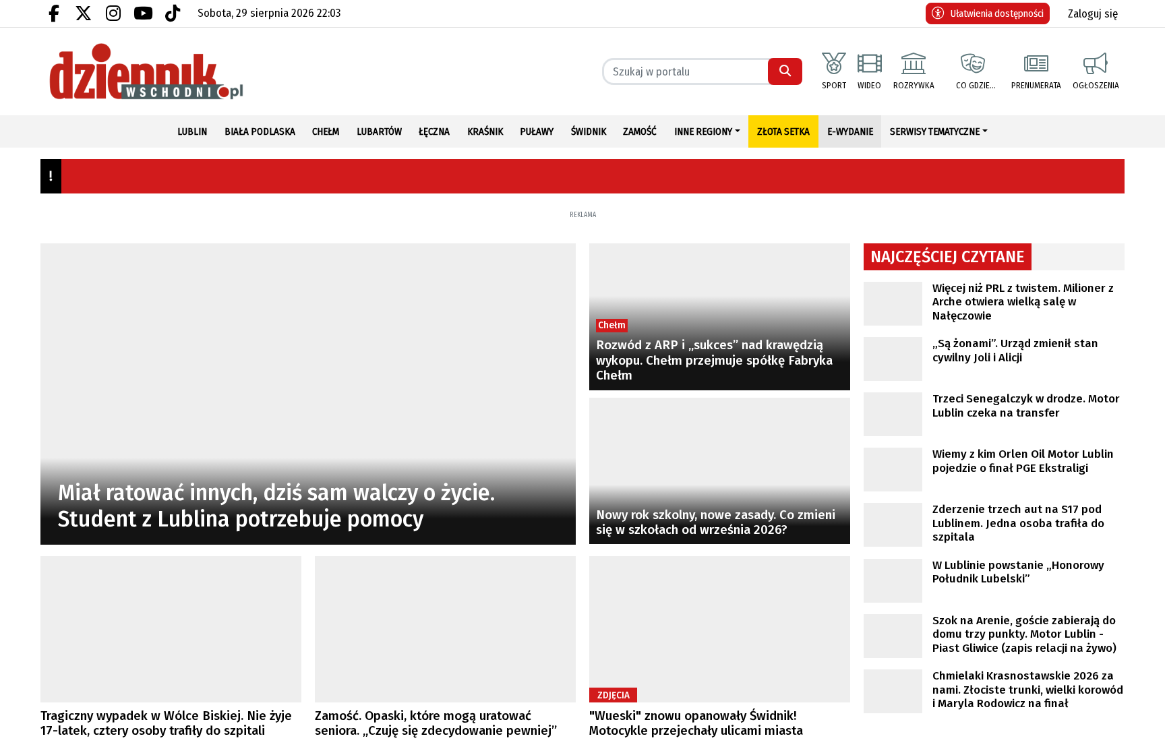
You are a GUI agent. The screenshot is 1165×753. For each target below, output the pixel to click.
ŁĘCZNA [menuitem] (434, 131)
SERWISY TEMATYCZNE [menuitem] (935, 131)
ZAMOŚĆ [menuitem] (640, 131)
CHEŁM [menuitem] (325, 131)
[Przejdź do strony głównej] (170, 71)
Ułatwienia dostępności (997, 13)
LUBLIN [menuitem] (192, 131)
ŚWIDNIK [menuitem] (588, 131)
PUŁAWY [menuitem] (537, 131)
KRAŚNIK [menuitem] (485, 131)
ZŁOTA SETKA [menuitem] (783, 131)
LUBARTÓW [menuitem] (379, 131)
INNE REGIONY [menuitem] (703, 131)
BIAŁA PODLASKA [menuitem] (260, 131)
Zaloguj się (1093, 14)
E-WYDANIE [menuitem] (850, 131)
